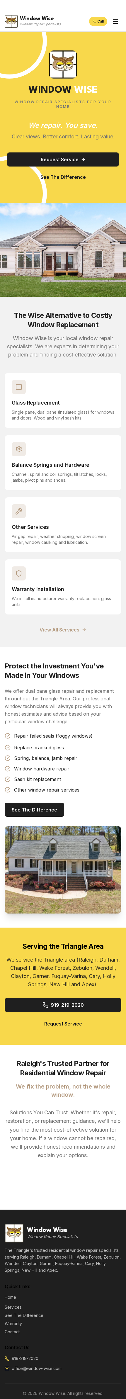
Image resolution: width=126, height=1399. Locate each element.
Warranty (13, 1323)
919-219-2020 (67, 1005)
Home (10, 1297)
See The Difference (63, 177)
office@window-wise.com (37, 1368)
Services (13, 1307)
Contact (12, 1331)
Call (100, 21)
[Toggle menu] (115, 21)
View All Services (59, 630)
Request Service (60, 159)
